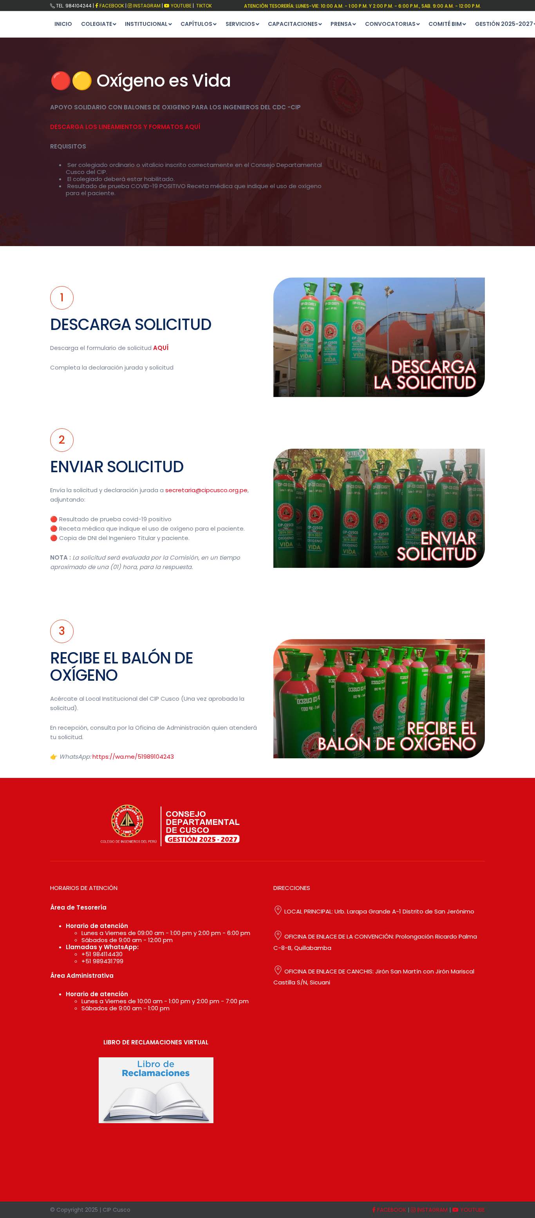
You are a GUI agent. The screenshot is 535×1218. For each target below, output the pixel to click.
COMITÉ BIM (445, 24)
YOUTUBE (472, 1210)
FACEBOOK (111, 5)
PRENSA (341, 24)
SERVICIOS (240, 24)
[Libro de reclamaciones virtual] (156, 1090)
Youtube (181, 5)
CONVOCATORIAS (390, 24)
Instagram (146, 5)
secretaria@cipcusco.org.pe (206, 490)
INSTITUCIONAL (146, 24)
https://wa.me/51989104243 (133, 756)
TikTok (203, 5)
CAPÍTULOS (196, 24)
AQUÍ (160, 348)
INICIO (63, 24)
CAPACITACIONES (293, 24)
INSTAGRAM (432, 1210)
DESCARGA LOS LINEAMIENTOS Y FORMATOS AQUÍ (125, 127)
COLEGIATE (96, 24)
